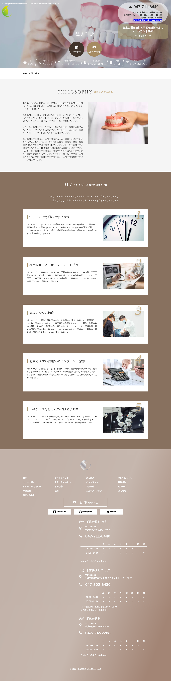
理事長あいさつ (125, 478)
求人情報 (122, 491)
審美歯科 (122, 482)
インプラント (92, 482)
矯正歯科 (122, 486)
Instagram (87, 512)
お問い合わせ (29, 495)
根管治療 (59, 486)
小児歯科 (27, 491)
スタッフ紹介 (29, 482)
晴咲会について (62, 478)
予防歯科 (90, 486)
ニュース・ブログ (94, 491)
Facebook (61, 512)
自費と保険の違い (63, 482)
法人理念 (90, 478)
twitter (113, 512)
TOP (25, 478)
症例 (57, 491)
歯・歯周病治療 (34, 486)
